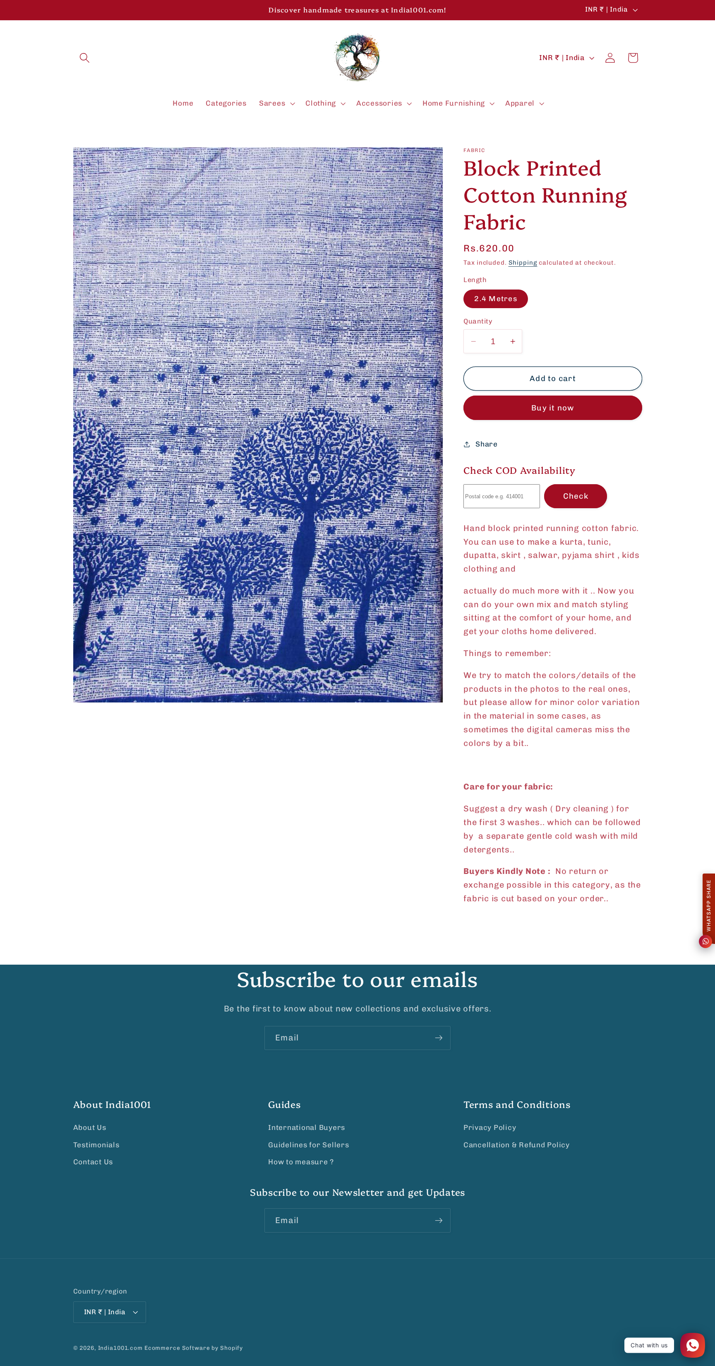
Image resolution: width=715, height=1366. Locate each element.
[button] (84, 57)
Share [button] (486, 444)
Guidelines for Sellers (308, 1144)
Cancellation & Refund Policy (516, 1144)
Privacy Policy (489, 1127)
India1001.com (120, 1347)
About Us (89, 1127)
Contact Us (93, 1162)
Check (575, 496)
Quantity (477, 321)
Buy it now (552, 408)
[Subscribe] (438, 1038)
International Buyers (306, 1127)
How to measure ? (301, 1162)
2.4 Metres (495, 298)
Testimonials (96, 1144)
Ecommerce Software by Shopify (193, 1347)
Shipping (523, 262)
